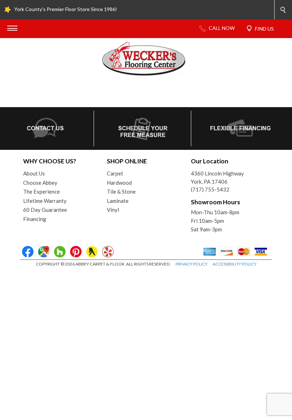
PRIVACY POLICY (192, 264)
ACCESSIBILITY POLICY (234, 264)
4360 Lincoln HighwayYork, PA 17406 (217, 177)
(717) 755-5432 (210, 189)
